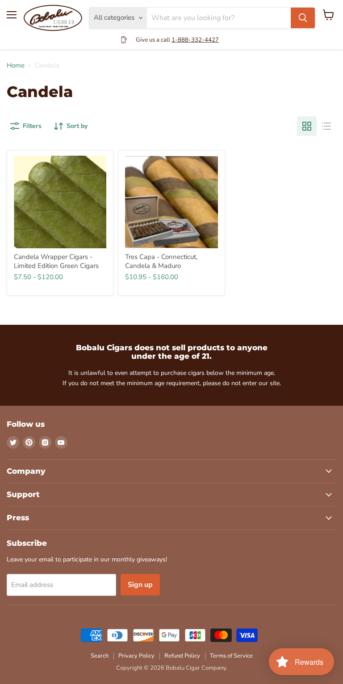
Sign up (140, 585)
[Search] (303, 18)
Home (16, 65)
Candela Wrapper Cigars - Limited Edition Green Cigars (56, 261)
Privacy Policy (136, 656)
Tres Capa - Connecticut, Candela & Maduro (161, 261)
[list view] (326, 126)
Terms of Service (231, 656)
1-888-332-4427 (195, 40)
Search (100, 656)
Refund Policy (182, 656)
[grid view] (307, 126)
